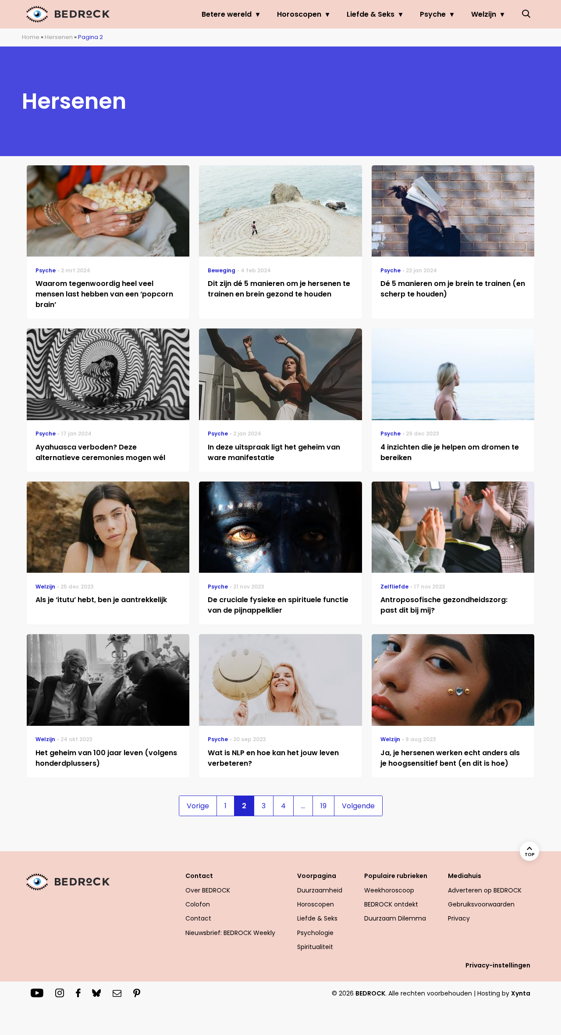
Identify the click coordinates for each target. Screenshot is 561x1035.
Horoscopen (299, 14)
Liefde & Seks (370, 14)
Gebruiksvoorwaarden (481, 904)
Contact (198, 918)
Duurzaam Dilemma (395, 918)
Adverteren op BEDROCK (485, 890)
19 (323, 806)
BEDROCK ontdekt (391, 904)
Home (30, 37)
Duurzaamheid (319, 890)
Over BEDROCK (207, 890)
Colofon (197, 904)
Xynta (520, 993)
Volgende (358, 806)
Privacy (459, 918)
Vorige (198, 806)
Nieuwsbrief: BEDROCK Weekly (230, 932)
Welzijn (483, 14)
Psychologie (315, 932)
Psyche (433, 14)
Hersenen (59, 37)
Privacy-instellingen (497, 965)
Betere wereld (227, 14)
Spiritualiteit (315, 946)
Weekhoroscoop (389, 890)
